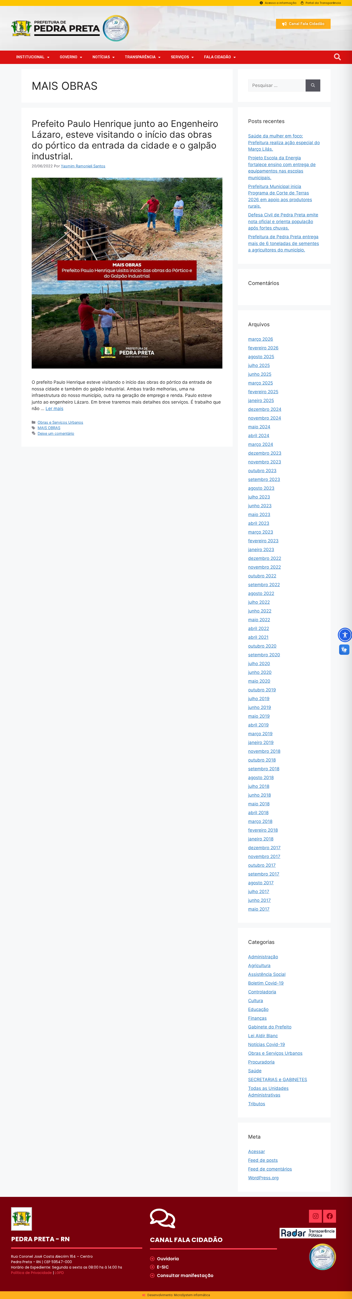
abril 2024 (258, 435)
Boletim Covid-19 (266, 983)
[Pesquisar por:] (277, 85)
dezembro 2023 (264, 453)
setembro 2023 (264, 479)
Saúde (255, 1070)
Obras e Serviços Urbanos (60, 422)
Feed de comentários (270, 1169)
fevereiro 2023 (263, 540)
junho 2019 (259, 707)
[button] (337, 57)
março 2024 (260, 444)
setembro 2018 (263, 768)
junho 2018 (259, 795)
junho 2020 (260, 672)
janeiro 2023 (261, 549)
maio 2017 (259, 909)
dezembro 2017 (264, 847)
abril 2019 (258, 725)
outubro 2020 (262, 646)
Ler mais (54, 408)
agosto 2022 (261, 593)
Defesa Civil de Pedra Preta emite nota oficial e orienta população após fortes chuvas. (283, 221)
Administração (263, 956)
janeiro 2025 (261, 400)
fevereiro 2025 (263, 391)
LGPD (59, 1272)
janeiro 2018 (260, 839)
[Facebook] (329, 1216)
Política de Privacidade (31, 1272)
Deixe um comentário (56, 433)
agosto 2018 (261, 777)
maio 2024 (259, 426)
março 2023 (260, 532)
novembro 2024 (264, 418)
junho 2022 (259, 611)
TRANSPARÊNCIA (140, 57)
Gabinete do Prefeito (269, 1027)
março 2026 (260, 339)
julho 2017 (258, 891)
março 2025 (260, 383)
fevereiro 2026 (263, 347)
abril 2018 (258, 812)
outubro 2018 (262, 760)
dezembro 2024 (264, 409)
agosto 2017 (261, 882)
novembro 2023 (264, 461)
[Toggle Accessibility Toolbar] (345, 635)
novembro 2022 (264, 567)
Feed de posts (263, 1160)
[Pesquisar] (313, 85)
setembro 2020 (264, 654)
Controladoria (262, 991)
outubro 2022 (262, 575)
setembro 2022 (264, 584)
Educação (258, 1009)
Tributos (256, 1103)
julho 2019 (259, 698)
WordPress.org (263, 1177)
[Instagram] (315, 1216)
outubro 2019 (262, 689)
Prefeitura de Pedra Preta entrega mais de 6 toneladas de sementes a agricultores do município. (283, 243)
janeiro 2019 (261, 742)
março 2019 (260, 733)
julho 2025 (259, 365)
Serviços (180, 57)
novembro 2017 (264, 856)
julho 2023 (259, 497)
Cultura (255, 1000)
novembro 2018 (264, 751)
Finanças (257, 1018)
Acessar (256, 1151)
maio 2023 (259, 514)
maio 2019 (259, 716)
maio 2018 (259, 803)
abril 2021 (258, 637)
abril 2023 (258, 523)
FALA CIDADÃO (217, 57)
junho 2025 (259, 374)
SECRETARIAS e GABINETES (277, 1079)
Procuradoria (261, 1062)
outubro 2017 (262, 865)
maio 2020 (259, 681)
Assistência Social (267, 974)
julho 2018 (258, 786)
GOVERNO (68, 57)
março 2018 (260, 821)
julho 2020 (259, 663)
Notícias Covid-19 (266, 1044)
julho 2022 (259, 602)
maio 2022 (259, 619)
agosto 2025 (261, 356)
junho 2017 (259, 900)
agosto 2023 (261, 488)
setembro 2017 (263, 874)
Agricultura (259, 965)
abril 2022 (258, 628)
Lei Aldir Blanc (263, 1035)
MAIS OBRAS (49, 428)
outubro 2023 (262, 470)
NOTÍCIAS (101, 57)
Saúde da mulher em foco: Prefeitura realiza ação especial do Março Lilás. (284, 142)
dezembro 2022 (264, 558)
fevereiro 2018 (263, 830)
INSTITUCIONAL (30, 57)
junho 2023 (260, 505)
